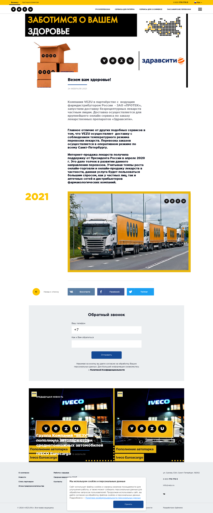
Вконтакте (85, 292)
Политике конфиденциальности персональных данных (113, 498)
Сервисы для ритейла (124, 9)
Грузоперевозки (102, 9)
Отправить (106, 355)
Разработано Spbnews (173, 508)
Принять (128, 504)
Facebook (115, 292)
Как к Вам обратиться (83, 337)
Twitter (144, 292)
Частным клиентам (30, 2)
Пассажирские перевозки (179, 9)
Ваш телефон (78, 323)
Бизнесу (14, 2)
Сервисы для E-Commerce (150, 9)
